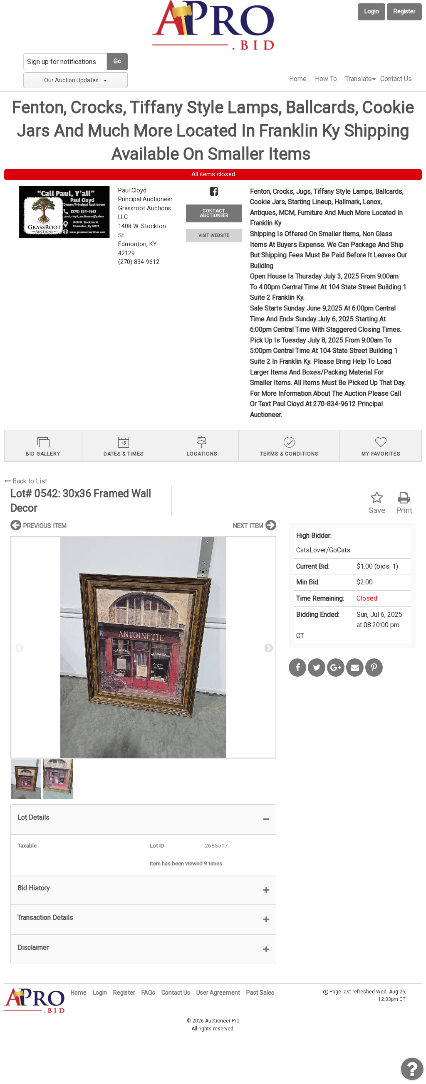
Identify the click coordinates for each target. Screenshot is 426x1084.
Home (298, 79)
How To (326, 79)
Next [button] (268, 647)
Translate (358, 79)
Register (405, 11)
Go (117, 61)
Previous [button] (19, 647)
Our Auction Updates (71, 80)
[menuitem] (298, 78)
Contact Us (396, 79)
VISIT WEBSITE (213, 235)
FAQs (148, 992)
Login (371, 11)
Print (404, 510)
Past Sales (260, 992)
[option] (143, 647)
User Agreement (218, 992)
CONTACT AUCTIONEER (214, 213)
